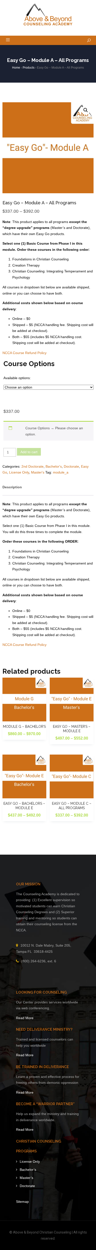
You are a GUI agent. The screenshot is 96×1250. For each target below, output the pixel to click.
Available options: (17, 378)
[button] (85, 110)
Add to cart (28, 452)
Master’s (26, 1178)
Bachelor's (54, 466)
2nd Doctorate (32, 466)
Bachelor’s (28, 1170)
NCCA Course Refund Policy (24, 353)
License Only (19, 472)
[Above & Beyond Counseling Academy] (48, 15)
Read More (24, 1018)
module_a (60, 472)
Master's (37, 472)
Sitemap (22, 1202)
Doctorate (71, 466)
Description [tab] (12, 487)
